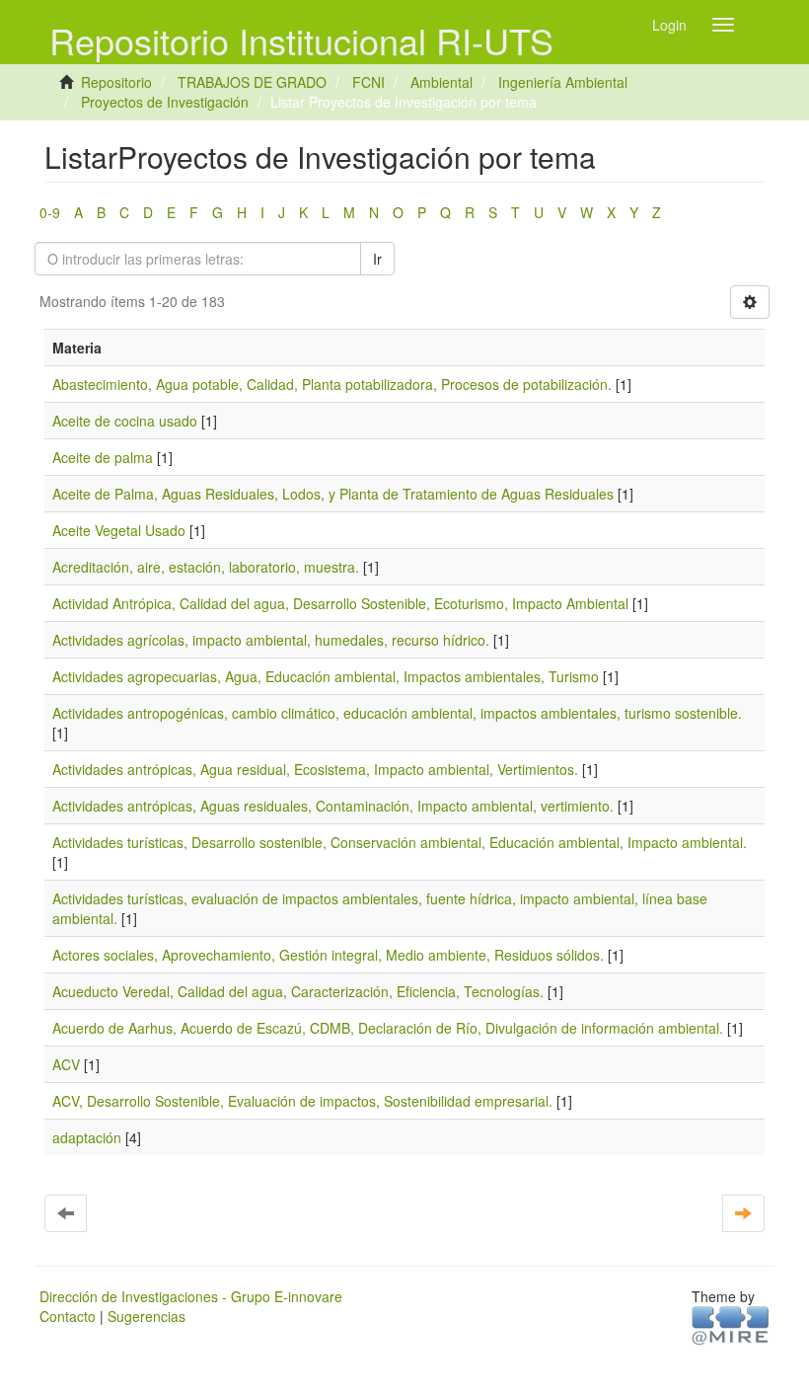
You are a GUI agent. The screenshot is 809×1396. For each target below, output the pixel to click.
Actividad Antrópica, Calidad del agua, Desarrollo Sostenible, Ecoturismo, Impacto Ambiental (340, 603)
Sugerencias (146, 1316)
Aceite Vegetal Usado (118, 530)
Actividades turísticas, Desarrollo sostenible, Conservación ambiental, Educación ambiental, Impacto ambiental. (399, 842)
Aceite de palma (102, 457)
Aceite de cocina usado (124, 420)
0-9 (49, 212)
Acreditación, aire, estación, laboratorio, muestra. (205, 567)
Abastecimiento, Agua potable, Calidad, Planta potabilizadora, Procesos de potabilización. (332, 384)
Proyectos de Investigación (165, 102)
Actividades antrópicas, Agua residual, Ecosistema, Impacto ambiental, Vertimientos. (315, 769)
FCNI (368, 82)
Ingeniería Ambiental (562, 82)
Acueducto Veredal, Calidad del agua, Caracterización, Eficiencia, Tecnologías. (298, 991)
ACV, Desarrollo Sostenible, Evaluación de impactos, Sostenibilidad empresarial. (302, 1101)
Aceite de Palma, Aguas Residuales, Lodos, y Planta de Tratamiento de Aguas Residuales (333, 494)
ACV (66, 1064)
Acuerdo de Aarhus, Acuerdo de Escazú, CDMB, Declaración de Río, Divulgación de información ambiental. (387, 1028)
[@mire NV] (731, 1324)
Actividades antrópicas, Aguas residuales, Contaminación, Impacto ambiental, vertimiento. (333, 805)
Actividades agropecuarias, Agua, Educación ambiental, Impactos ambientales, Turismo (325, 676)
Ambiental (441, 82)
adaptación (86, 1137)
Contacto (67, 1316)
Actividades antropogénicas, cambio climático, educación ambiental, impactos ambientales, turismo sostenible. (397, 713)
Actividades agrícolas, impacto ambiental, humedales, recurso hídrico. (270, 640)
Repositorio (116, 82)
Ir (377, 259)
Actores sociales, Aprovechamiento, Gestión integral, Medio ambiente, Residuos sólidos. (328, 955)
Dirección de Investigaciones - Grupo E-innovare (190, 1296)
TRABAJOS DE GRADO (252, 82)
